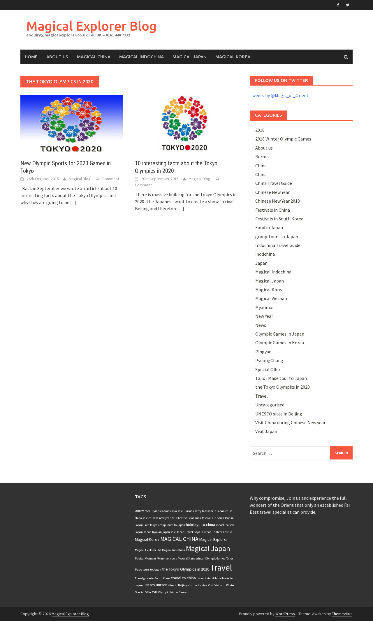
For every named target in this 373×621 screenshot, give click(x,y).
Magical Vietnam (271, 298)
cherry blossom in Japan (209, 511)
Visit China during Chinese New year (290, 422)
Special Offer (267, 369)
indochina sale (225, 525)
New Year (264, 316)
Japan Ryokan (153, 532)
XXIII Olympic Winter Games (170, 592)
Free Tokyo (150, 525)
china (229, 511)
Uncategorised (269, 405)
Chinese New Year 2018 (277, 201)
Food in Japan (269, 227)
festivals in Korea (213, 518)
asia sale (177, 511)
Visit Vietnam (216, 585)
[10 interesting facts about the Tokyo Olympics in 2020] (186, 124)
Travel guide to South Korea (152, 578)
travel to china (183, 577)
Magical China (93, 56)
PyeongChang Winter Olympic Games (201, 558)
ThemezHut (342, 613)
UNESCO (149, 585)
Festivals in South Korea (279, 219)
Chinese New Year (272, 192)
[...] (73, 202)
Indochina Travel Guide (277, 245)
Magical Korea (232, 56)
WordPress (285, 613)
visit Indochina (197, 585)
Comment (110, 178)
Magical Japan (190, 56)
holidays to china (200, 524)
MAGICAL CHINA (179, 538)
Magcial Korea (147, 539)
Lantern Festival (222, 532)
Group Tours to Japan (171, 525)
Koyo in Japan (203, 532)
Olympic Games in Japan (279, 334)
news (173, 558)
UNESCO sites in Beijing (278, 414)
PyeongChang (269, 360)
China (261, 166)
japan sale (169, 532)
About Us (57, 56)
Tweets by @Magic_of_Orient (279, 95)
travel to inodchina (209, 578)
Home (31, 56)
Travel (261, 396)
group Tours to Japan (276, 236)
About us (264, 148)
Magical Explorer (213, 539)
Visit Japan (266, 431)
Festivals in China (272, 210)
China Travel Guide (273, 183)
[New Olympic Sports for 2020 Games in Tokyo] (71, 124)
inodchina (265, 254)
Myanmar (264, 307)
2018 (260, 130)
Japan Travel (185, 532)
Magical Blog (80, 178)
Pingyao (263, 352)
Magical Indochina (141, 56)
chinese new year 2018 (163, 518)
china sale (141, 518)
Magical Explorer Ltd (148, 550)
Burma (262, 156)
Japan (261, 263)
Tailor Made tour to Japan (281, 378)
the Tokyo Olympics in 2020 (282, 387)
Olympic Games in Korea (279, 342)
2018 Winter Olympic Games (283, 139)
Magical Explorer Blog (91, 26)
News (260, 325)
